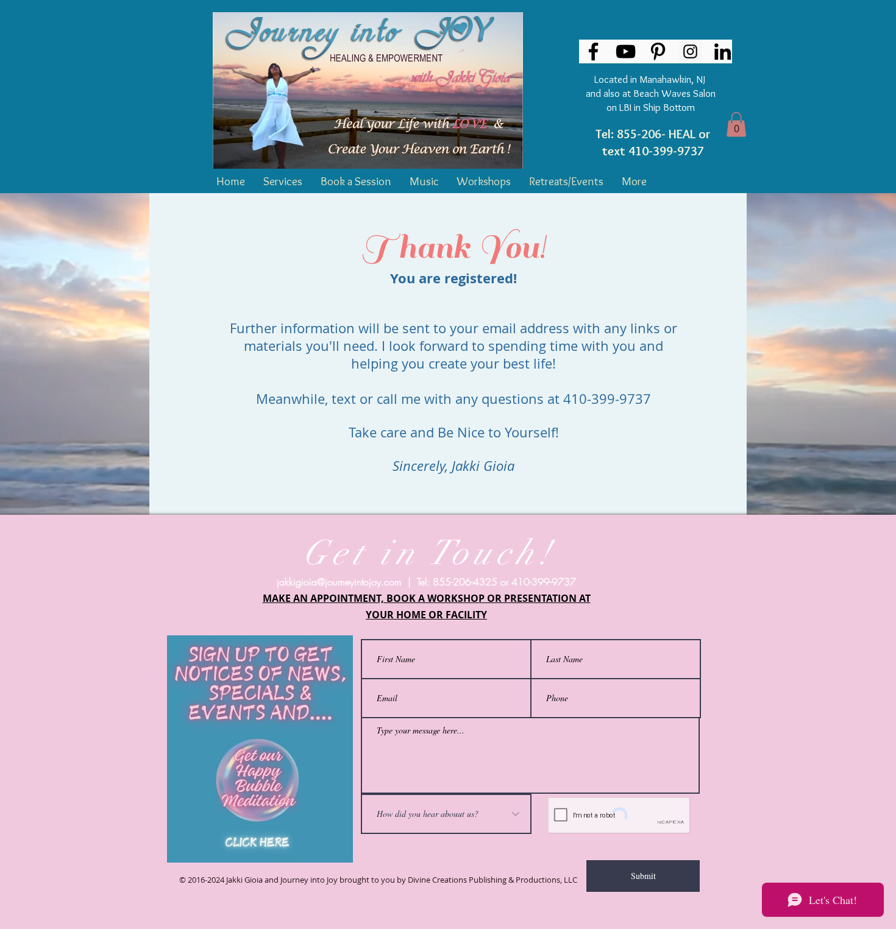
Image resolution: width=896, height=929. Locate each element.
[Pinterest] (658, 51)
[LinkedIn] (722, 51)
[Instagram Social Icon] (690, 51)
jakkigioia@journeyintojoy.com (339, 581)
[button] (736, 124)
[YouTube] (626, 51)
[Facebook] (593, 51)
